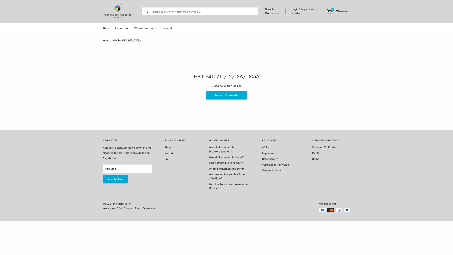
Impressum (269, 153)
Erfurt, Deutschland (145, 208)
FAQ (167, 158)
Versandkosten (271, 170)
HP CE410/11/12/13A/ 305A (127, 40)
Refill (315, 153)
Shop (106, 28)
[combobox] (200, 11)
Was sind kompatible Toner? (226, 157)
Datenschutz (270, 158)
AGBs (265, 147)
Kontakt (169, 28)
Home (106, 40)
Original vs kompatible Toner (226, 168)
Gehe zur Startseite (226, 95)
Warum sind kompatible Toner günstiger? (227, 176)
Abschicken (115, 179)
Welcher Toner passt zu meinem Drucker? (228, 185)
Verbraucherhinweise (275, 164)
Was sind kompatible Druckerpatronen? (221, 149)
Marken (119, 28)
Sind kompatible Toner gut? (226, 162)
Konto (296, 13)
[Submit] (146, 11)
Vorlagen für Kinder (324, 147)
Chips (315, 158)
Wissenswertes (144, 28)
